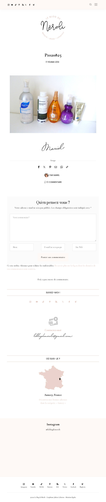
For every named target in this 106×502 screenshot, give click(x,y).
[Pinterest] (18, 5)
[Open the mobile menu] (96, 4)
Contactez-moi (53, 330)
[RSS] (56, 301)
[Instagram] (7, 5)
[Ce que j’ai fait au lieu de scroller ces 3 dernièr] (13, 444)
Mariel (57, 175)
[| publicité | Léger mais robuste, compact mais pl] (13, 459)
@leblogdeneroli (53, 429)
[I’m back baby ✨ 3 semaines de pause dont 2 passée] (66, 444)
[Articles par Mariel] (46, 175)
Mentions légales (71, 497)
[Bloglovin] (75, 301)
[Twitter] (25, 5)
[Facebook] (29, 5)
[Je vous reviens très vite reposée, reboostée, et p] (93, 444)
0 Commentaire (54, 182)
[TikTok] (43, 301)
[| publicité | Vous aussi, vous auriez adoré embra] (39, 459)
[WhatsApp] (61, 167)
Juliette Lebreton (59, 497)
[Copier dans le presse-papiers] (67, 167)
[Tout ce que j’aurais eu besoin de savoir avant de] (66, 459)
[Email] (55, 167)
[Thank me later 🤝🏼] (93, 459)
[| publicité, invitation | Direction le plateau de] (39, 444)
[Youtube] (11, 5)
